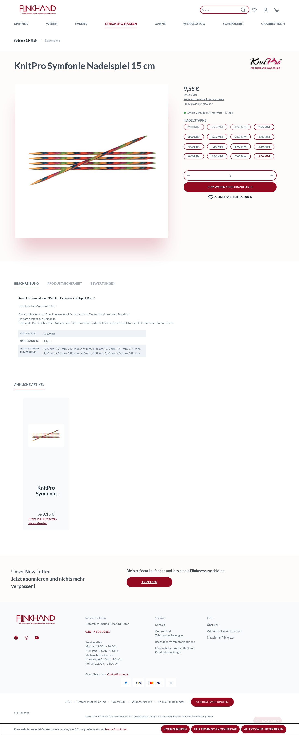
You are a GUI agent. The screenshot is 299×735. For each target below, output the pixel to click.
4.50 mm (217, 146)
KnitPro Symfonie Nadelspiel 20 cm (46, 490)
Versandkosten (140, 716)
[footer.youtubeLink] (37, 637)
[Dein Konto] (265, 9)
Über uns (212, 625)
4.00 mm (194, 146)
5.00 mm (240, 146)
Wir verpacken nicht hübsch (224, 631)
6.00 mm (194, 156)
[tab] (26, 283)
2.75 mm (264, 127)
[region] (91, 171)
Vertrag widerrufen (212, 702)
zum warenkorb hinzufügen (230, 187)
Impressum (119, 701)
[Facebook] (16, 637)
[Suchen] (243, 10)
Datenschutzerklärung (91, 701)
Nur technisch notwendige (215, 729)
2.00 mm (196, 127)
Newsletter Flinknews (221, 637)
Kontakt (160, 625)
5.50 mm (264, 146)
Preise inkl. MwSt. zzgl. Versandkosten (204, 99)
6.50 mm (217, 156)
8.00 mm (264, 156)
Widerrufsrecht (142, 701)
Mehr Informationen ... (117, 729)
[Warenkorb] (276, 10)
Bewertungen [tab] (103, 283)
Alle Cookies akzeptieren (263, 729)
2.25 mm (219, 127)
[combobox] (221, 10)
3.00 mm (194, 136)
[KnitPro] (266, 63)
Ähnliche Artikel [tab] (29, 384)
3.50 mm (240, 136)
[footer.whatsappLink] (26, 637)
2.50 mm (243, 127)
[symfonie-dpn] (91, 161)
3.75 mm (264, 136)
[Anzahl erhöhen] (271, 175)
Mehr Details (48, 466)
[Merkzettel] (254, 10)
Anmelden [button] (149, 582)
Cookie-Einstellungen (171, 701)
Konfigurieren (175, 729)
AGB (68, 701)
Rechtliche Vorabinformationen (175, 641)
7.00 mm (240, 156)
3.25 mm (217, 136)
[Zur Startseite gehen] (37, 10)
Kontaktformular (117, 674)
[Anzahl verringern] (188, 175)
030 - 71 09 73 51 (97, 631)
